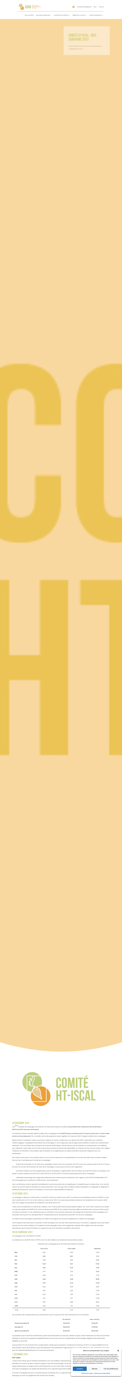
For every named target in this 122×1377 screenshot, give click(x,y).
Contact (101, 7)
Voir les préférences (111, 1369)
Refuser (94, 1369)
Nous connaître (29, 15)
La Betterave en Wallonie (61, 15)
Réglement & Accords (79, 15)
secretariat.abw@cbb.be (84, 7)
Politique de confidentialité (102, 1373)
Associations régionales (43, 15)
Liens (95, 7)
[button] (118, 1351)
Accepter (80, 1369)
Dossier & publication (95, 15)
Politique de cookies (87, 1373)
